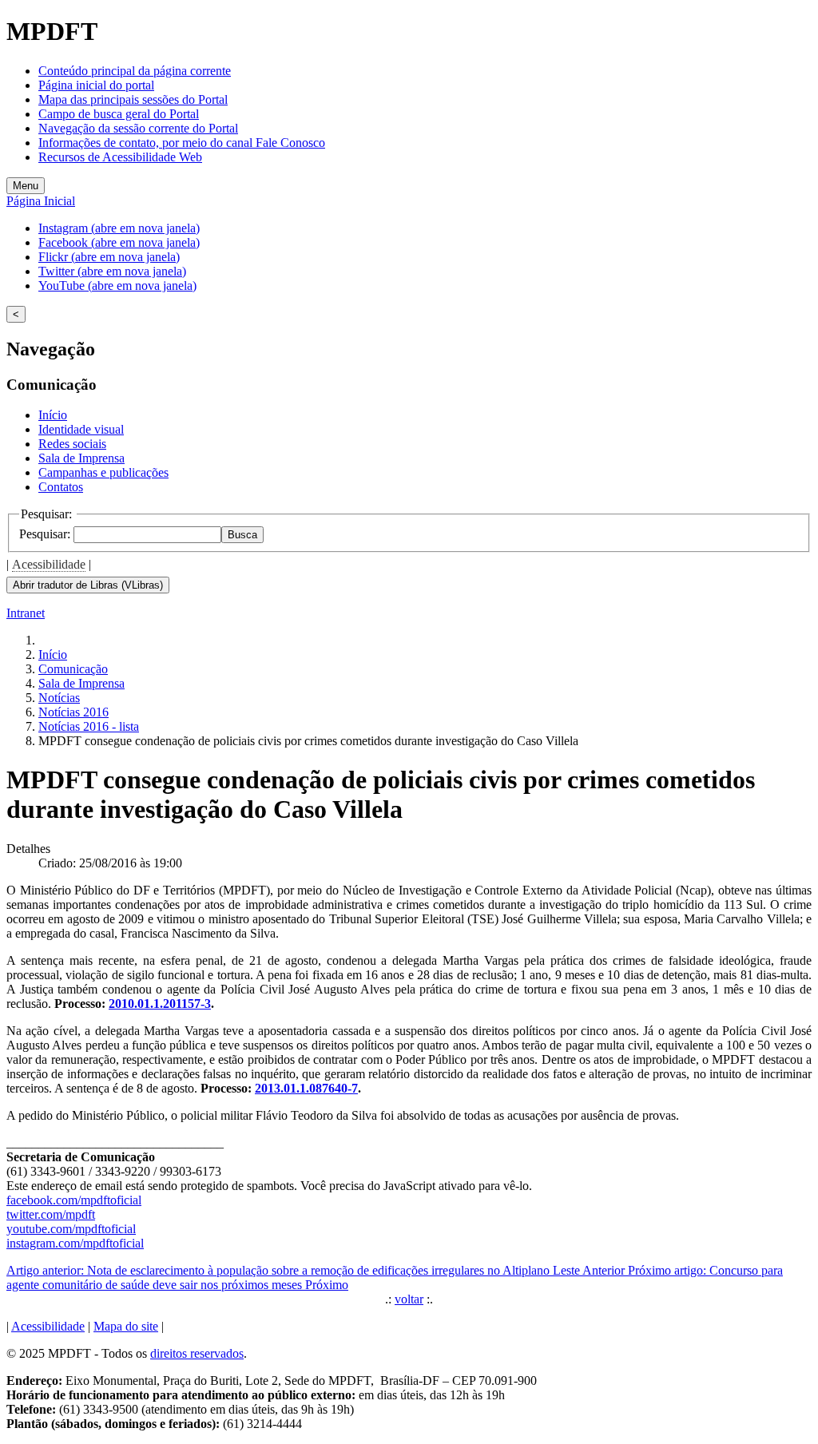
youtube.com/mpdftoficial (71, 1229)
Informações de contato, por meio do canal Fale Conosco (181, 142)
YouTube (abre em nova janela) (117, 285)
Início (52, 415)
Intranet (25, 613)
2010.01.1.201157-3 (160, 1003)
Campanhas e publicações (103, 472)
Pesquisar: (46, 534)
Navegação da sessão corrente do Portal (138, 128)
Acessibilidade (48, 564)
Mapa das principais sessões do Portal (133, 99)
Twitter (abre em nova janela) (112, 271)
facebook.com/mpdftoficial (73, 1200)
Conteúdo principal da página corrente (134, 70)
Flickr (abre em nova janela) (109, 257)
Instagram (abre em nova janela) (119, 228)
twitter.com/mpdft (50, 1214)
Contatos (60, 487)
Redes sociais (72, 443)
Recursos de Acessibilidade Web (120, 157)
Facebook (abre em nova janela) (119, 242)
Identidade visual (81, 429)
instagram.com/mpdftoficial (75, 1243)
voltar (409, 1299)
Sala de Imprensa (81, 458)
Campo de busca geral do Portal (118, 114)
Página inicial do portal (96, 85)
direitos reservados (197, 1353)
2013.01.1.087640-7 (306, 1088)
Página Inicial (40, 201)
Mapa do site (125, 1326)
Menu (25, 186)
